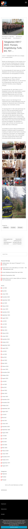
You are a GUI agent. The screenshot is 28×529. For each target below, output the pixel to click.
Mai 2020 (4, 441)
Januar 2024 (5, 336)
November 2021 (6, 402)
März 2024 (4, 330)
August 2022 (5, 378)
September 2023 (6, 345)
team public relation (6, 38)
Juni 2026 (4, 288)
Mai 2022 (4, 387)
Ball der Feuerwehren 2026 (8, 275)
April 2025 (4, 303)
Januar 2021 (5, 423)
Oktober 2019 (5, 459)
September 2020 (6, 429)
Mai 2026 (4, 291)
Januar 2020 (5, 453)
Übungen (20, 227)
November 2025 (6, 297)
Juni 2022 (4, 384)
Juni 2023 (4, 354)
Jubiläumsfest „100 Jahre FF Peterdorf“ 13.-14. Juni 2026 (13, 264)
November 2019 (6, 456)
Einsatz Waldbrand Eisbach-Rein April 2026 (12, 272)
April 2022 (4, 390)
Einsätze (13, 227)
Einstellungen (14, 527)
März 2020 (4, 447)
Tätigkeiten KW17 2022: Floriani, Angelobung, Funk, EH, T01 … (13, 46)
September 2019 (6, 462)
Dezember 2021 (6, 399)
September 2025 (6, 300)
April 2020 (4, 444)
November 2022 (6, 372)
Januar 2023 (5, 369)
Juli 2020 (4, 435)
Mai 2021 (4, 417)
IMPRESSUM (4, 490)
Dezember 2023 (6, 339)
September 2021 (6, 408)
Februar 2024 (5, 333)
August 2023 (5, 348)
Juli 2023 (4, 351)
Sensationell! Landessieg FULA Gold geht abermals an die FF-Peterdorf (17, 241)
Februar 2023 (5, 366)
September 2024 (6, 315)
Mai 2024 (4, 327)
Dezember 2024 (6, 312)
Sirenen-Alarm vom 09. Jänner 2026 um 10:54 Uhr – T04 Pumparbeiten (14, 279)
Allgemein (6, 227)
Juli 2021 (4, 414)
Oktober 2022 (5, 375)
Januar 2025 (5, 309)
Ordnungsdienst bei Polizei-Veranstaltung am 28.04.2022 (8, 241)
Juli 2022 (4, 381)
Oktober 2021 (5, 405)
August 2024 (5, 318)
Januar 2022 (5, 396)
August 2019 (5, 465)
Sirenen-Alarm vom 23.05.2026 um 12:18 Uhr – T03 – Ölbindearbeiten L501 (14, 268)
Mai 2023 (4, 357)
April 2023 (4, 360)
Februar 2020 (5, 450)
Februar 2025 (5, 306)
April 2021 (4, 420)
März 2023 (4, 363)
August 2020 (5, 432)
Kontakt (3, 514)
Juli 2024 (4, 321)
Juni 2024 (4, 324)
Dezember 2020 (6, 426)
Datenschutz (4, 509)
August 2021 (5, 411)
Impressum (3, 504)
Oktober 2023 (5, 342)
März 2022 (4, 393)
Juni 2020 (4, 438)
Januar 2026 (5, 294)
